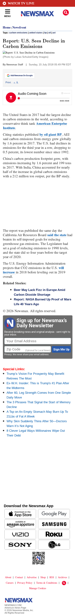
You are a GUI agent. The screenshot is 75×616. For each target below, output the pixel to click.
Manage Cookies (37, 588)
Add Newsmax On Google (22, 76)
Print (8, 82)
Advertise (32, 577)
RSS (52, 577)
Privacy (8, 354)
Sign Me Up (61, 349)
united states (36, 32)
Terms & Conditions (46, 582)
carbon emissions (18, 32)
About (8, 577)
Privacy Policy (24, 582)
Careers (9, 582)
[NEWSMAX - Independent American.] (37, 13)
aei (54, 32)
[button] (66, 12)
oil (49, 32)
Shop (43, 577)
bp (45, 32)
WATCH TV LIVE (21, 3)
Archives (62, 577)
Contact (19, 577)
